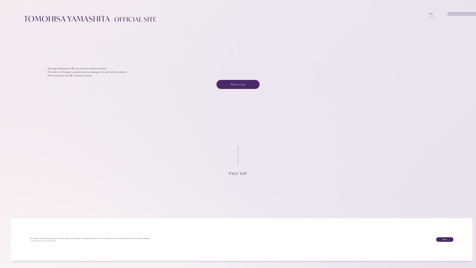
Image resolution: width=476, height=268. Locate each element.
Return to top (238, 84)
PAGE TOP (238, 173)
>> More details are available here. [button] (43, 241)
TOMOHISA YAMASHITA (90, 19)
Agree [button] (444, 239)
